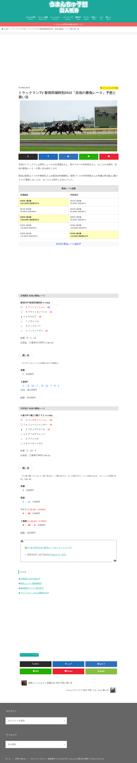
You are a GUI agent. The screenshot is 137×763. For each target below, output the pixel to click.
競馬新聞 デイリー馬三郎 (30, 588)
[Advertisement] (68, 60)
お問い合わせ (20, 759)
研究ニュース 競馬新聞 (30, 583)
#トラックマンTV (63, 548)
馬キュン (109, 18)
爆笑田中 (78, 18)
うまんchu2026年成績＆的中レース (69, 24)
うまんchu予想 (30, 18)
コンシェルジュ (55, 18)
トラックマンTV (67, 18)
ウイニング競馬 (43, 18)
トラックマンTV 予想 (30, 655)
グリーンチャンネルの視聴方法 (33, 593)
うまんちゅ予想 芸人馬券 (78, 759)
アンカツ (86, 18)
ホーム (8, 759)
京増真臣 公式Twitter (29, 579)
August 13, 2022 (58, 554)
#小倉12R (32, 548)
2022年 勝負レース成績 (67, 244)
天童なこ (94, 18)
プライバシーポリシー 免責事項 (42, 759)
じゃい (101, 18)
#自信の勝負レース (46, 548)
